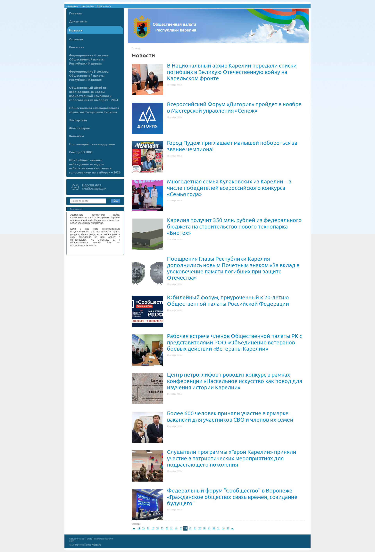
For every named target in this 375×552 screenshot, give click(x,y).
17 (153, 528)
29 (209, 528)
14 (139, 528)
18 (157, 528)
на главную (72, 6)
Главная (75, 13)
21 (171, 528)
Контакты (76, 136)
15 (143, 528)
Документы (78, 21)
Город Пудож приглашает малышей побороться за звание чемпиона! (232, 146)
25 (190, 528)
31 (218, 528)
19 (162, 528)
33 (228, 528)
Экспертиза (78, 120)
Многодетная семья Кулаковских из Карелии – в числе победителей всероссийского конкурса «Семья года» (229, 187)
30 (213, 528)
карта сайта (105, 6)
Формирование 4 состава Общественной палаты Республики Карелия (89, 59)
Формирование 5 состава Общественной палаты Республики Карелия (89, 75)
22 (176, 528)
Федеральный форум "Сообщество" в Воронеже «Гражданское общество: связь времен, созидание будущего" (232, 496)
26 (195, 528)
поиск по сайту (88, 6)
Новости (75, 30)
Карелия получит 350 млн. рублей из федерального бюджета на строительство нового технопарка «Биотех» (234, 226)
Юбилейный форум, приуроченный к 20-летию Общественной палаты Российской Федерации (228, 300)
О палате (76, 39)
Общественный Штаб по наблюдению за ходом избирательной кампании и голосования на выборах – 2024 (93, 93)
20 (167, 528)
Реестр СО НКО (81, 152)
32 (223, 528)
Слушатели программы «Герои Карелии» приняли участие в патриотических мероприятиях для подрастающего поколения (231, 458)
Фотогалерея (79, 128)
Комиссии (76, 47)
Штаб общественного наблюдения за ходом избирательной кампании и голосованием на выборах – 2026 (95, 166)
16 (148, 528)
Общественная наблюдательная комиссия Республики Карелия (94, 110)
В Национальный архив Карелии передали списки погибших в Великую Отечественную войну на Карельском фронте (232, 71)
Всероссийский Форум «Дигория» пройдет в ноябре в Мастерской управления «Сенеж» (234, 107)
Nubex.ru (96, 545)
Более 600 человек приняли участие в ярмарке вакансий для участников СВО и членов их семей (230, 416)
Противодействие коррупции (92, 144)
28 (204, 528)
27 (199, 528)
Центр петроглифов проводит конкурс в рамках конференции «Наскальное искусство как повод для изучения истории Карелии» (234, 380)
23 (181, 528)
